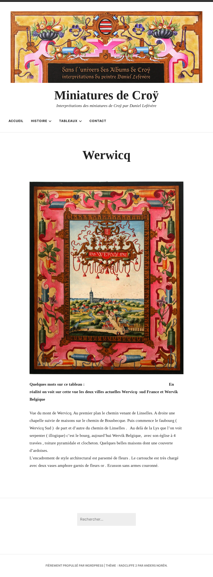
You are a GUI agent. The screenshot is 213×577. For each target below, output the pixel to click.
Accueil (16, 121)
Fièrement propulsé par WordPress (74, 565)
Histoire (39, 121)
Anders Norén (155, 565)
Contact (97, 121)
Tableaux (68, 121)
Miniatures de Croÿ (106, 95)
